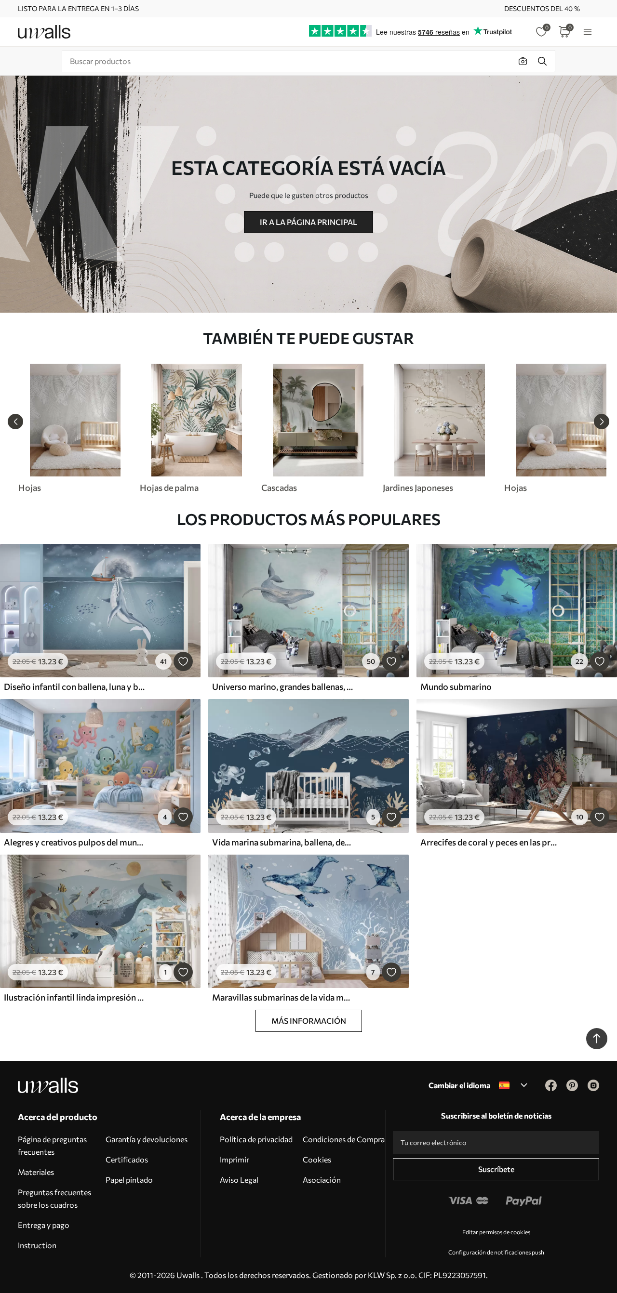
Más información (308, 1020)
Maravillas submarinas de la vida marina (282, 997)
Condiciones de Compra (344, 1139)
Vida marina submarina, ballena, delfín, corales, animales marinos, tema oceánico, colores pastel (282, 842)
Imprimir (234, 1159)
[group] (75, 428)
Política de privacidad (256, 1139)
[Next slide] (601, 421)
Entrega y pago (43, 1224)
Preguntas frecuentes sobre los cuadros (54, 1198)
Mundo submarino (456, 686)
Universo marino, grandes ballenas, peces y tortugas (282, 686)
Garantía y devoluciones (147, 1139)
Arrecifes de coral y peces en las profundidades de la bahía (490, 842)
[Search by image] (523, 61)
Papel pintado (129, 1179)
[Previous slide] (15, 421)
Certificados (127, 1159)
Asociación (322, 1179)
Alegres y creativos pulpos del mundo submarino (74, 842)
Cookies (317, 1159)
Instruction (37, 1245)
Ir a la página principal (308, 221)
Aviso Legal (239, 1179)
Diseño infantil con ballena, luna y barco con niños (74, 686)
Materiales (36, 1171)
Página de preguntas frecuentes (52, 1145)
